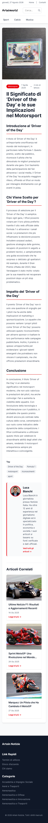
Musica (29, 19)
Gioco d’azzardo (10, 764)
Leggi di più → (15, 617)
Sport (6, 19)
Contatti (42, 2)
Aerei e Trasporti (10, 786)
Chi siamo (7, 768)
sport (10, 476)
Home (31, 2)
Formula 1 (31, 466)
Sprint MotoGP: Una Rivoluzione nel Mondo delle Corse (22, 657)
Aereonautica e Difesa (13, 795)
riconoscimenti (28, 471)
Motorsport (13, 86)
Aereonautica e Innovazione (16, 799)
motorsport (13, 471)
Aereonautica (8, 790)
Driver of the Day (15, 466)
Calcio (17, 19)
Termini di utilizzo (11, 760)
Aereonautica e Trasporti (14, 803)
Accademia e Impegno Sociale (17, 782)
